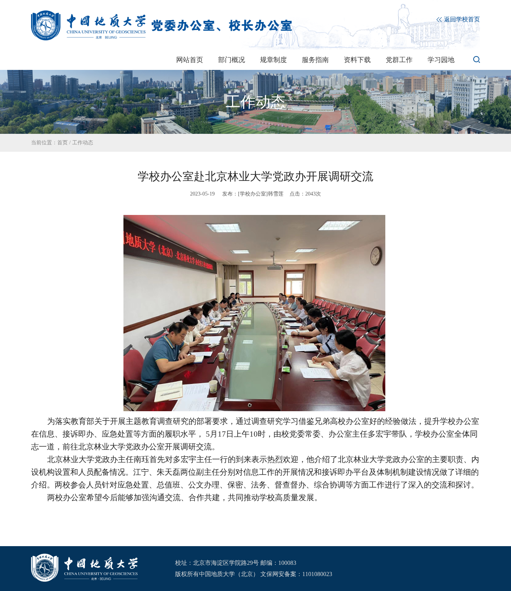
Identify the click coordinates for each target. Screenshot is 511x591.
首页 (62, 142)
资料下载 (357, 60)
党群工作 (399, 60)
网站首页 (189, 60)
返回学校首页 (461, 19)
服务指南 (315, 60)
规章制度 (273, 60)
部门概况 (231, 60)
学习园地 (441, 60)
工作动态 (82, 142)
